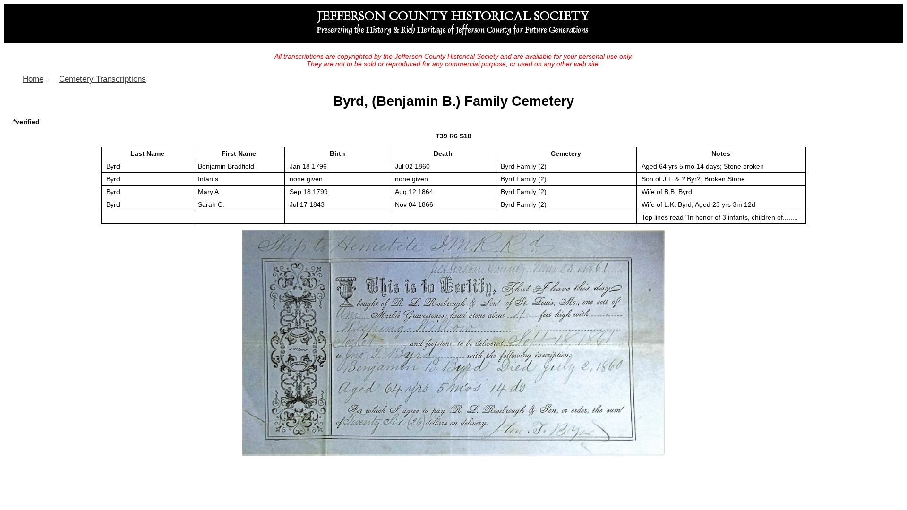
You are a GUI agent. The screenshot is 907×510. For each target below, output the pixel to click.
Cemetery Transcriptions (102, 79)
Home (33, 79)
